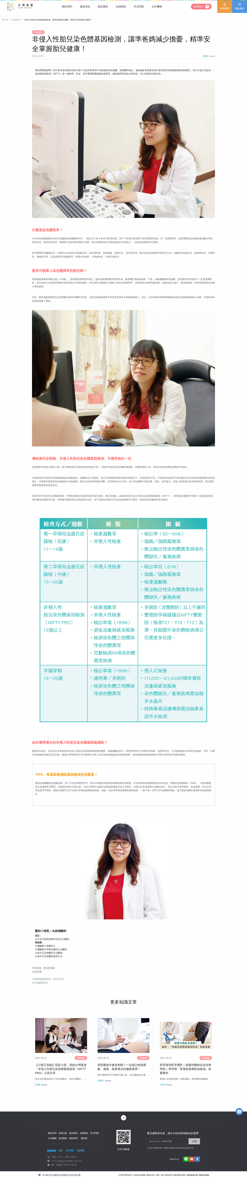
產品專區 (103, 6)
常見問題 (139, 6)
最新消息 (85, 6)
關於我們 (67, 6)
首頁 (6, 20)
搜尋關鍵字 (199, 6)
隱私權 (84, 1138)
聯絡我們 (239, 8)
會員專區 (224, 8)
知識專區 (121, 6)
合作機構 (157, 6)
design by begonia (198, 1175)
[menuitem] (67, 6)
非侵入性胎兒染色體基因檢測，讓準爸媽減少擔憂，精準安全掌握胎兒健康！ (58, 20)
